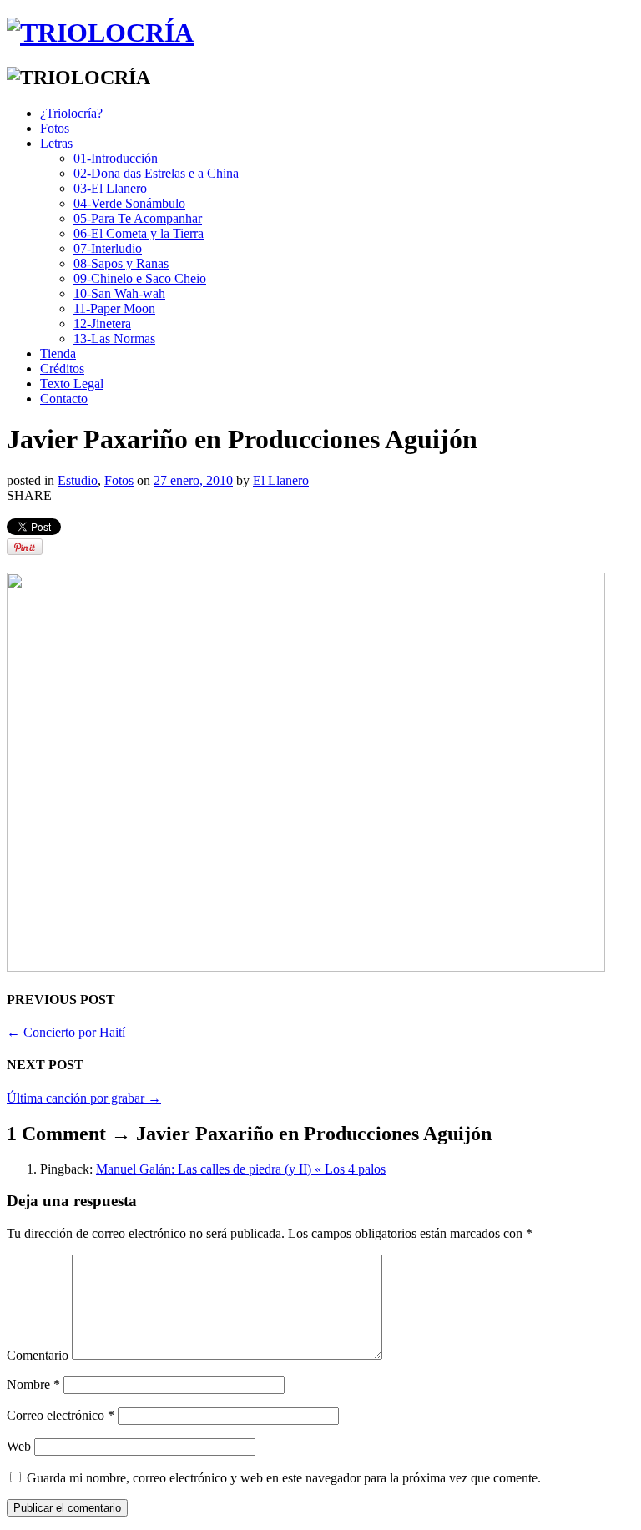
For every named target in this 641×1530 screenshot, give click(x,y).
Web (19, 1446)
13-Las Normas (114, 338)
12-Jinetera (102, 323)
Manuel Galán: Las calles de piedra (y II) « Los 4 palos (241, 1169)
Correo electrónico (60, 1415)
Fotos (54, 128)
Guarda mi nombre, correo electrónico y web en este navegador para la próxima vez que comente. (284, 1478)
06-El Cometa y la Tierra (138, 233)
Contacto (64, 398)
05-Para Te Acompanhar (137, 218)
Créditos (62, 368)
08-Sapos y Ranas (121, 263)
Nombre (33, 1384)
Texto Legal (71, 383)
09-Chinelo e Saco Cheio (139, 278)
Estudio (78, 480)
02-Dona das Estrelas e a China (156, 173)
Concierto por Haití (66, 1032)
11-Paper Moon (114, 308)
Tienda (58, 353)
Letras (56, 143)
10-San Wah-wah (119, 293)
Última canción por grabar (84, 1098)
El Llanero (281, 480)
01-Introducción (115, 158)
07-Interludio (107, 248)
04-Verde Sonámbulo (129, 203)
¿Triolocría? (71, 113)
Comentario (37, 1355)
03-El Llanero (110, 188)
